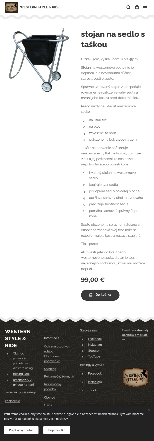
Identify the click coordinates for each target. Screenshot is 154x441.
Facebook (95, 373)
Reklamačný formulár (59, 376)
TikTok (92, 390)
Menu (145, 7)
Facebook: (95, 339)
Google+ (93, 350)
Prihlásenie (12, 401)
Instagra (93, 382)
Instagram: (95, 344)
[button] (128, 7)
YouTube (94, 356)
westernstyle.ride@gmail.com (135, 334)
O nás (48, 405)
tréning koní (21, 374)
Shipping (50, 369)
